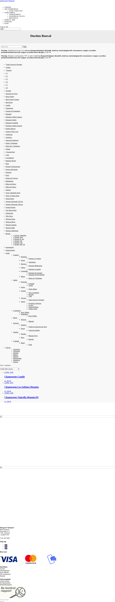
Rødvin (15, 355)
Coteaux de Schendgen (13, 111)
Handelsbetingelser (6, 585)
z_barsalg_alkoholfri (19, 235)
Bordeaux (24, 257)
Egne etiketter (15, 11)
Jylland (8, 149)
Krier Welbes (25, 312)
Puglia (23, 287)
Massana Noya (33, 336)
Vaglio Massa (33, 289)
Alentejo (23, 325)
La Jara (31, 305)
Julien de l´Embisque (35, 278)
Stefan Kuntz (10, 199)
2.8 (7, 88)
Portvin (15, 362)
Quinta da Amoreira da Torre (38, 327)
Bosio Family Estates (12, 99)
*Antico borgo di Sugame (14, 64)
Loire (7, 155)
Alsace (23, 260)
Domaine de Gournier (35, 273)
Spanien (15, 332)
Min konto (13, 18)
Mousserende (17, 358)
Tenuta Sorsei (33, 309)
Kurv (6, 23)
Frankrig (16, 255)
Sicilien (23, 291)
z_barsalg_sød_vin (19, 244)
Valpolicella (9, 213)
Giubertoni (9, 134)
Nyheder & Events (17, 16)
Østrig (15, 318)
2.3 (7, 79)
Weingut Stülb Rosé (12, 231)
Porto (7, 175)
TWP (30, 296)
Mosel (23, 343)
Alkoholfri (16, 349)
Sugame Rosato (10, 207)
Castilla (8, 105)
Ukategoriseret (10, 250)
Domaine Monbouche (35, 266)
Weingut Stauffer (11, 225)
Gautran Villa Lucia (12, 131)
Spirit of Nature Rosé (12, 196)
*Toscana (8, 70)
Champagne (9, 108)
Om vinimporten (5, 574)
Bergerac (24, 264)
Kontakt (2, 576)
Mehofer (31, 321)
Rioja (22, 337)
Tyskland (16, 341)
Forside (2, 569)
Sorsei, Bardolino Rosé (13, 193)
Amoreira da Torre (12, 94)
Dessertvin (16, 360)
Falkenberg (24, 314)
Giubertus (9, 137)
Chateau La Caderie (35, 258)
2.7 (7, 85)
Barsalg (8, 234)
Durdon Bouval (10, 129)
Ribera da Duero (11, 184)
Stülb (30, 345)
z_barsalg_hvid (18, 237)
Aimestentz (32, 262)
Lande (8, 253)
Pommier (8, 172)
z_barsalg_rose (18, 243)
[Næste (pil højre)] (3, 601)
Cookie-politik (4, 581)
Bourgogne (9, 102)
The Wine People (11, 210)
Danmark (8, 114)
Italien (15, 280)
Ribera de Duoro (11, 187)
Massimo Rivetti (11, 161)
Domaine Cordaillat (12, 123)
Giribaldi (31, 284)
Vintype (8, 348)
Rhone (23, 276)
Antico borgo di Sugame (36, 300)
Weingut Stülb (10, 228)
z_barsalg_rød (17, 241)
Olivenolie (16, 351)
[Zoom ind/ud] (1, 599)
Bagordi (31, 339)
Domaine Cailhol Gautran (14, 117)
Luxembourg (10, 158)
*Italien (8, 67)
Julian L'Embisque (11, 143)
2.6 (7, 82)
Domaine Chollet (11, 120)
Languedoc (24, 271)
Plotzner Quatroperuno (13, 166)
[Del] (5, 599)
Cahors (23, 267)
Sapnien (8, 190)
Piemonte (24, 282)
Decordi (31, 294)
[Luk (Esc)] (8, 599)
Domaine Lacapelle (35, 269)
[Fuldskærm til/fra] (3, 599)
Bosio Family (10, 96)
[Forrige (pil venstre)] (1, 601)
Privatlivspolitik (5, 583)
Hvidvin (15, 353)
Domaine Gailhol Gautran (14, 126)
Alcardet (8, 91)
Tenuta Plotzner (34, 307)
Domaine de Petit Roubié (36, 275)
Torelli (31, 285)
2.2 (7, 76)
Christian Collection (35, 303)
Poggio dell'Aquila (12, 169)
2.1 (7, 73)
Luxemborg (17, 310)
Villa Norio (9, 216)
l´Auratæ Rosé (10, 152)
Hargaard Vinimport (12, 140)
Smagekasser (10, 247)
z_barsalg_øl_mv (18, 239)
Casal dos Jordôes (34, 330)
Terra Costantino (34, 293)
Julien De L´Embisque (13, 146)
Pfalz (7, 164)
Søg (24, 47)
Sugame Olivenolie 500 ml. (14, 204)
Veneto (23, 302)
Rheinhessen (9, 181)
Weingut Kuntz (10, 219)
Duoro (23, 328)
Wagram (23, 319)
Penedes (23, 334)
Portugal (16, 323)
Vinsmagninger (5, 570)
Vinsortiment (15, 14)
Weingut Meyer (10, 222)
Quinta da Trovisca (12, 178)
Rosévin (15, 356)
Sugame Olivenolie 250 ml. (14, 201)
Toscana (23, 298)
